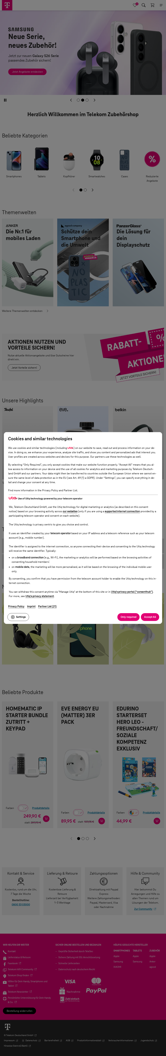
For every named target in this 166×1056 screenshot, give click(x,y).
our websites (70, 511)
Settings (21, 617)
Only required (128, 617)
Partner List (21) (47, 606)
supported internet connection (122, 511)
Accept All (150, 617)
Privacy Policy (16, 606)
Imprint (31, 606)
